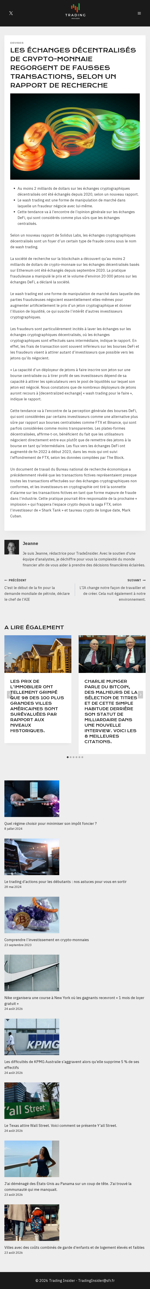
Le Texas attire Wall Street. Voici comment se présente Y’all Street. (60, 1125)
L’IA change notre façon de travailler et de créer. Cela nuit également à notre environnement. (113, 590)
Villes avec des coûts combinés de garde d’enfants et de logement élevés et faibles (74, 1247)
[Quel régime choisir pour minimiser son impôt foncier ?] (75, 798)
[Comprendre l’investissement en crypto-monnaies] (75, 915)
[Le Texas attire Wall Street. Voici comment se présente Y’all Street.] (75, 1100)
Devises (17, 42)
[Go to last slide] (9, 695)
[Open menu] (139, 13)
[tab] (68, 757)
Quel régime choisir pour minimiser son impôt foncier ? (50, 823)
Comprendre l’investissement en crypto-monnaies (47, 939)
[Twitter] (11, 13)
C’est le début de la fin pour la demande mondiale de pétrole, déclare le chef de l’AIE (37, 590)
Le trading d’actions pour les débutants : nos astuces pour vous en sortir (65, 881)
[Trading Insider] (75, 13)
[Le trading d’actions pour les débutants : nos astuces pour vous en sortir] (75, 857)
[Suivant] (140, 695)
